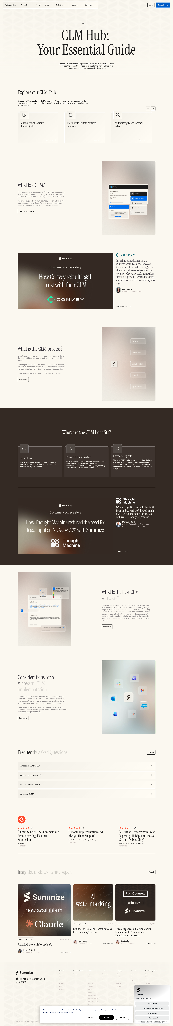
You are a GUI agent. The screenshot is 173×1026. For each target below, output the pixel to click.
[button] (86, 766)
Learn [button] (103, 971)
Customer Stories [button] (78, 971)
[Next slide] (153, 108)
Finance (90, 977)
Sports (90, 989)
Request (133, 974)
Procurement (91, 983)
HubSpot (147, 983)
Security (61, 989)
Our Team (119, 977)
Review (133, 977)
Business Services (93, 998)
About (118, 974)
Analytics (133, 983)
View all (151, 752)
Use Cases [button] (134, 971)
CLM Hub (105, 980)
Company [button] (119, 971)
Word (146, 980)
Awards (118, 983)
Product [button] (61, 971)
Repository (134, 980)
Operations (62, 980)
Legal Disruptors (107, 977)
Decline (122, 1017)
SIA (60, 977)
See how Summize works (27, 211)
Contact (118, 986)
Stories (75, 974)
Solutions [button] (90, 971)
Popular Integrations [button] (151, 971)
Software (90, 986)
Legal (89, 974)
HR (88, 980)
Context (61, 983)
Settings (90, 1017)
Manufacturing (92, 995)
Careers (118, 980)
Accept (106, 1017)
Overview (61, 974)
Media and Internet (93, 1001)
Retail (89, 1004)
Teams (147, 977)
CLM (60, 986)
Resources (105, 974)
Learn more (23, 379)
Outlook (147, 974)
